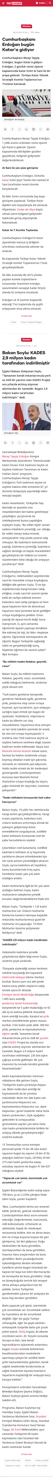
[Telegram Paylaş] (33, 129)
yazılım (44, 1038)
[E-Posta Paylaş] (47, 129)
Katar (5, 180)
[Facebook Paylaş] (12, 129)
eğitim (6, 1034)
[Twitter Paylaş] (19, 129)
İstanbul (41, 1416)
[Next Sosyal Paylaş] (5, 129)
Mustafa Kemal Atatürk (16, 751)
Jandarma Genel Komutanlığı (20, 1003)
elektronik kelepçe (13, 977)
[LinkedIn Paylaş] (26, 129)
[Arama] (50, 3)
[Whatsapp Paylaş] (40, 129)
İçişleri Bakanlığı (12, 1460)
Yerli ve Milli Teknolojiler (36, 1465)
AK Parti (16, 1429)
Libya (32, 209)
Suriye (20, 209)
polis (46, 1016)
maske (15, 1349)
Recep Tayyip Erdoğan (31, 322)
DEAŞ (22, 1331)
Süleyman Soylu (13, 1465)
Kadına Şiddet (41, 1460)
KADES (12, 1042)
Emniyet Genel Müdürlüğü (18, 994)
